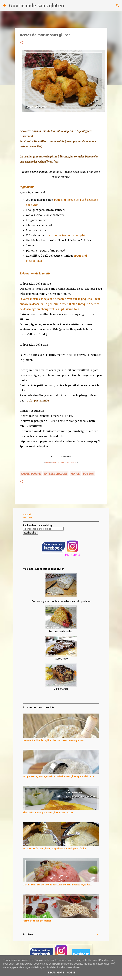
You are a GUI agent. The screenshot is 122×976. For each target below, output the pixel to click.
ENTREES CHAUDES (55, 473)
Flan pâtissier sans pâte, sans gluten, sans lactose (48, 812)
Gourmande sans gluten (36, 5)
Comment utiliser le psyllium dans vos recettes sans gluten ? (53, 740)
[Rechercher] (68, 5)
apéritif (53, 462)
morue (75, 473)
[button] (22, 42)
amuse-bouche (31, 473)
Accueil (27, 514)
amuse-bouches (63, 462)
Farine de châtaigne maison (37, 920)
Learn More (56, 972)
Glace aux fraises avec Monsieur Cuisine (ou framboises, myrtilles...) (57, 884)
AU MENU (28, 517)
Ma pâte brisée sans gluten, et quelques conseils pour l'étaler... (55, 848)
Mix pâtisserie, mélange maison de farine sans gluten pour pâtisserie (58, 776)
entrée (47, 462)
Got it (71, 972)
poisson (73, 462)
